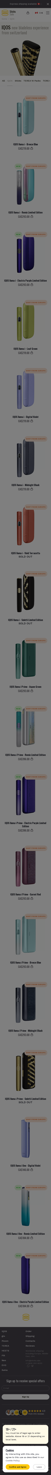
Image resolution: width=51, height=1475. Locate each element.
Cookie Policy (12, 1460)
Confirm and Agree (17, 1467)
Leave (39, 1467)
